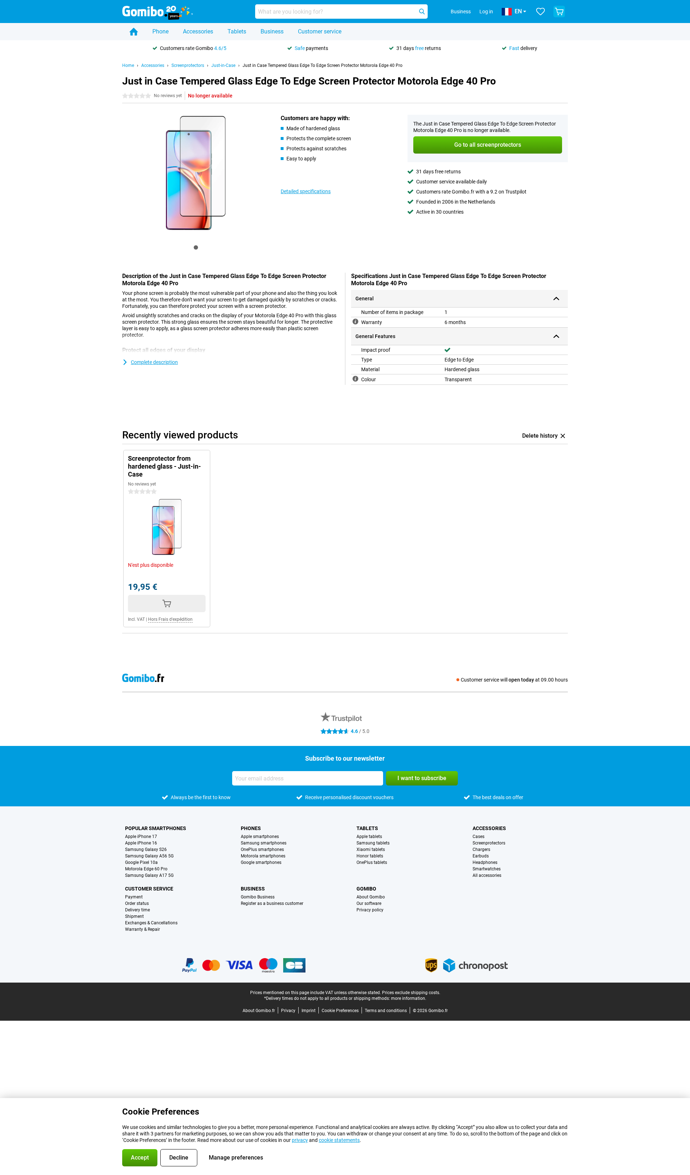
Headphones (485, 862)
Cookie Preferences (340, 1010)
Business (272, 31)
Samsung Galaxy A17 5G (149, 875)
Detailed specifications (306, 191)
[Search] (422, 11)
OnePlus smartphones (262, 849)
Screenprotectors (187, 65)
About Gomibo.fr (259, 1010)
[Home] (133, 31)
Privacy (288, 1010)
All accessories (487, 875)
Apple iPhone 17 (141, 836)
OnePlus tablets (371, 862)
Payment (134, 897)
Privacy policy (369, 909)
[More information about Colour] (355, 379)
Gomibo (366, 889)
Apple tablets (369, 836)
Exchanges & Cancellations (151, 922)
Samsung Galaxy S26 (146, 849)
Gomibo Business (258, 897)
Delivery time (137, 909)
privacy (300, 1140)
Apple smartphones (260, 836)
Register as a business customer (272, 903)
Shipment (134, 916)
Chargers (481, 849)
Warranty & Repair (142, 929)
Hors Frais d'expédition (170, 619)
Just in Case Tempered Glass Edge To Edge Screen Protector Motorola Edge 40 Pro (322, 65)
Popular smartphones (155, 828)
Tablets (236, 31)
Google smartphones (261, 862)
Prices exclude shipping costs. (411, 992)
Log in (486, 11)
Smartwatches (487, 868)
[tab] (196, 247)
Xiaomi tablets (370, 849)
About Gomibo (370, 897)
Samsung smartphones (263, 843)
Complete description (154, 362)
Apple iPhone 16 (141, 843)
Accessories (198, 31)
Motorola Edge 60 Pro (146, 868)
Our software (368, 903)
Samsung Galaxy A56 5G (149, 856)
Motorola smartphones (263, 856)
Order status (137, 903)
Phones (251, 828)
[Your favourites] (540, 11)
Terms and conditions (386, 1010)
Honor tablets (369, 856)
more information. (408, 998)
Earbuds (481, 856)
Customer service (319, 31)
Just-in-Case (223, 65)
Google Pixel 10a (141, 862)
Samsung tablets (373, 843)
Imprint (309, 1010)
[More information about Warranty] (355, 321)
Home (128, 65)
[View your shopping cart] (559, 11)
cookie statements (339, 1140)
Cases (478, 836)
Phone (160, 31)
